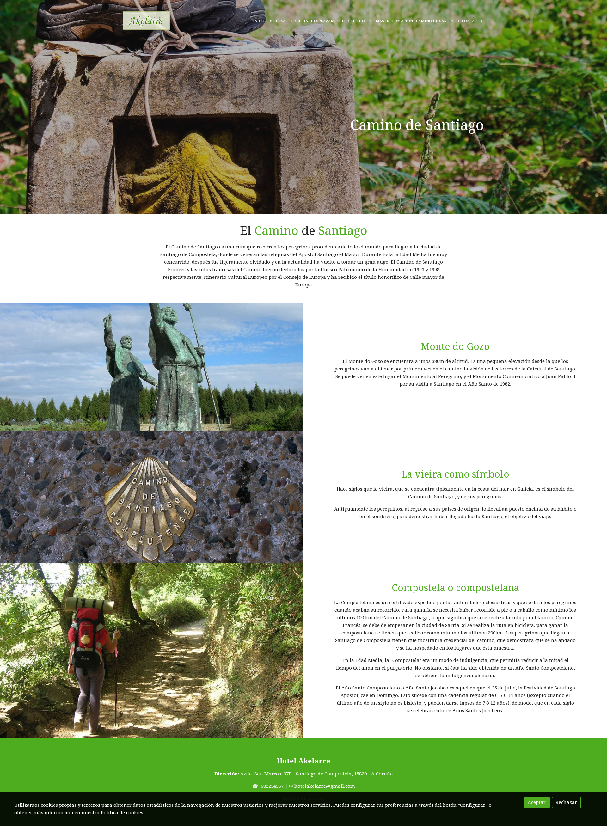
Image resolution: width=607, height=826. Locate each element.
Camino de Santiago (437, 21)
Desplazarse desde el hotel (341, 21)
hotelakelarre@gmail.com (324, 786)
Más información (394, 21)
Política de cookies (122, 813)
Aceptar (537, 802)
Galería (299, 21)
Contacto (472, 21)
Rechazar (566, 802)
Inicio (259, 21)
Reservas (278, 21)
